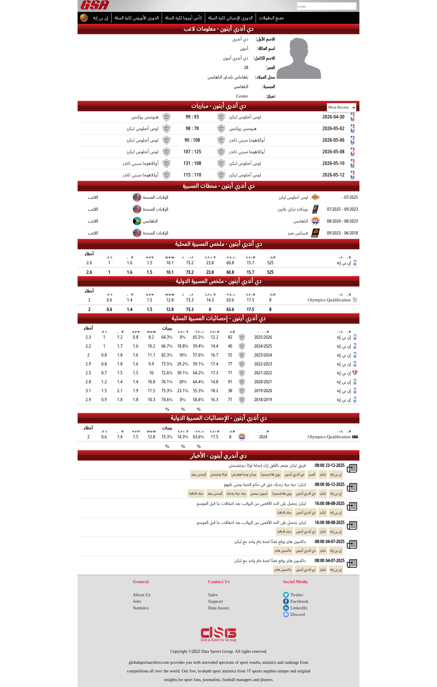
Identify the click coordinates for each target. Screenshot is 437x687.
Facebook (299, 601)
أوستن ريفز (198, 474)
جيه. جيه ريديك (236, 493)
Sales (213, 595)
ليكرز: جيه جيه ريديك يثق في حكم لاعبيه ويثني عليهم (265, 484)
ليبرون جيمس (259, 493)
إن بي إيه (336, 474)
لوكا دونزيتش (218, 474)
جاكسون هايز (283, 550)
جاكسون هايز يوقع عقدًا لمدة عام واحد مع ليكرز (270, 541)
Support (215, 601)
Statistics (141, 608)
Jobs (137, 601)
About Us (142, 595)
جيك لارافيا (196, 493)
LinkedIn (298, 608)
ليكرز (323, 474)
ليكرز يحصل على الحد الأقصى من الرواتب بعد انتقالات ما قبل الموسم (251, 503)
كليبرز (312, 474)
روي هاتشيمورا (270, 474)
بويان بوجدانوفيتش (244, 474)
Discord (297, 614)
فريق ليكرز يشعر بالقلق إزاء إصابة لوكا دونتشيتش (267, 465)
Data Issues (218, 608)
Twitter (296, 595)
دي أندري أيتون (294, 474)
